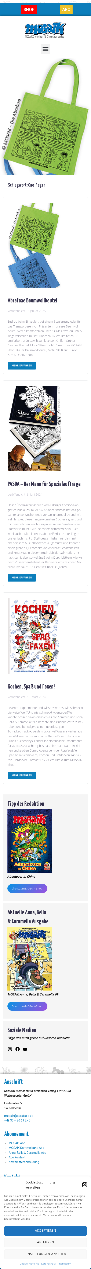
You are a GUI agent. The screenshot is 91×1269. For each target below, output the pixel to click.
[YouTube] (25, 1049)
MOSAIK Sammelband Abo (26, 1148)
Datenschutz (48, 1263)
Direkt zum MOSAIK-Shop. (27, 888)
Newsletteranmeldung (24, 1162)
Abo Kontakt (17, 1157)
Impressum (64, 1263)
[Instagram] (9, 1049)
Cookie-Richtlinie (29, 1263)
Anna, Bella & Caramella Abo (27, 1152)
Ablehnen (45, 1242)
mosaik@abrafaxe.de (18, 1115)
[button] (85, 1185)
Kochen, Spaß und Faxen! (31, 686)
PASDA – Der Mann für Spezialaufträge (44, 483)
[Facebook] (17, 1049)
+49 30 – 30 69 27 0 (17, 1120)
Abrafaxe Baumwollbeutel (32, 300)
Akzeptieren (45, 1230)
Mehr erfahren (22, 366)
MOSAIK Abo (17, 1143)
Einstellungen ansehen (45, 1254)
